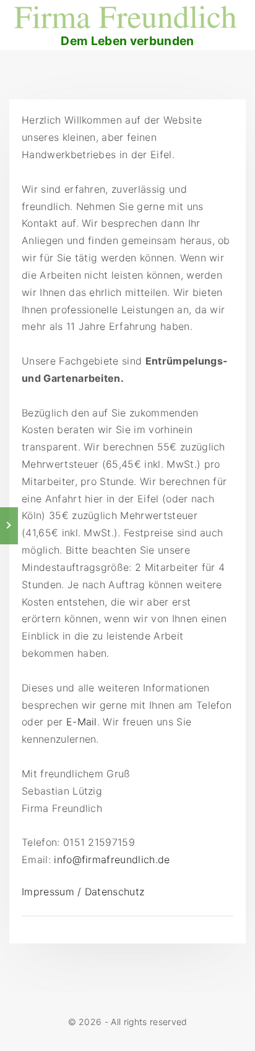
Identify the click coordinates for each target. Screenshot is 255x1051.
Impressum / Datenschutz (83, 891)
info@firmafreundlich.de (112, 859)
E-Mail (81, 721)
